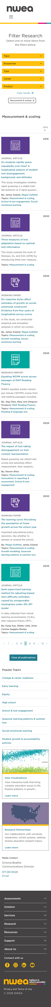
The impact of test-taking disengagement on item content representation (16, 450)
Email (5, 875)
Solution (9, 906)
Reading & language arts (14, 412)
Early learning (10, 686)
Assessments (12, 898)
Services (9, 915)
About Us (10, 949)
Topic (7, 56)
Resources (10, 932)
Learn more (11, 795)
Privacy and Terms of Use (18, 989)
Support (9, 940)
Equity (6, 694)
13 (42, 643)
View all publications (23, 657)
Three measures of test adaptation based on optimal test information (18, 243)
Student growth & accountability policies (21, 740)
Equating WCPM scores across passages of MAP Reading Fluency (18, 380)
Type (6, 71)
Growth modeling (10, 338)
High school (9, 702)
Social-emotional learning (17, 730)
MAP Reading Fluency (24, 405)
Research (10, 923)
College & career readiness (17, 677)
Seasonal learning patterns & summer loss (23, 720)
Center (7, 78)
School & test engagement (15, 201)
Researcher (10, 63)
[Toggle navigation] (11, 17)
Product (8, 86)
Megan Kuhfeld (30, 195)
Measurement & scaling (21, 198)
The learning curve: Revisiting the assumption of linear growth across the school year (19, 523)
